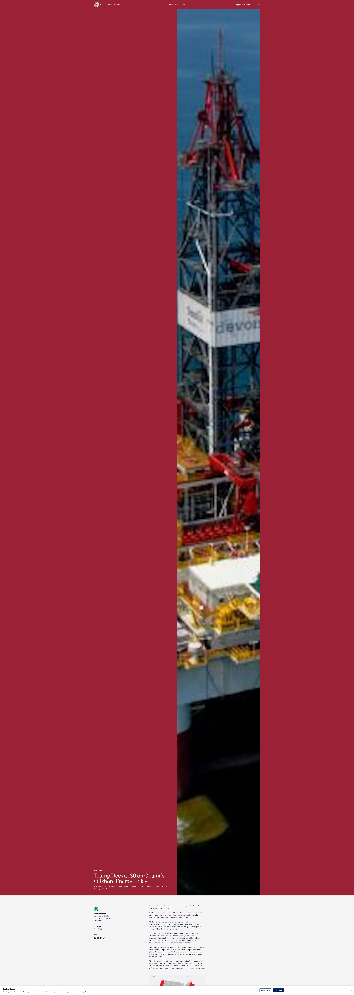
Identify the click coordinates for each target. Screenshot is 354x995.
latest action (171, 915)
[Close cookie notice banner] (351, 990)
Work (183, 5)
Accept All (279, 990)
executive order (185, 915)
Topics (170, 5)
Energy (102, 870)
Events (177, 5)
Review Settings (265, 990)
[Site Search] (255, 5)
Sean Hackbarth (100, 914)
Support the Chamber (243, 5)
